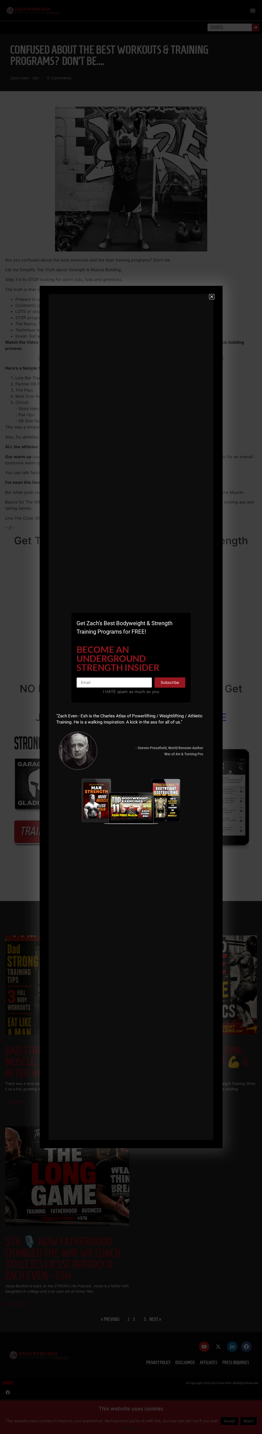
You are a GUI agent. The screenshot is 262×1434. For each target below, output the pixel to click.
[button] (212, 297)
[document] (131, 717)
